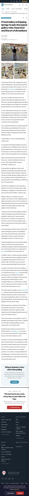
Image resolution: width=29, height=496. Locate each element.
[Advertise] (20, 1)
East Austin (3, 427)
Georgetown (4, 429)
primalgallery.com (15, 331)
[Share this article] (23, 17)
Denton (17, 422)
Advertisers (7, 11)
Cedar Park (3, 422)
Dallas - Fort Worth (17, 8)
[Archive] (17, 1)
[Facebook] (2, 478)
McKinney (18, 435)
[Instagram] (6, 478)
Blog (26, 483)
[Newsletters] (14, 1)
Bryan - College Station (22, 442)
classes (17, 272)
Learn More (14, 382)
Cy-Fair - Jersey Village (6, 454)
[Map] (11, 1)
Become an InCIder (15, 483)
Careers (22, 483)
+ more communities (5, 434)
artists (3, 251)
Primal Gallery (14, 11)
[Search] (19, 5)
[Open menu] (26, 5)
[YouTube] (12, 478)
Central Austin (4, 424)
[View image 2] (20, 71)
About (2, 483)
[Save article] (26, 17)
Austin (7, 8)
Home (2, 11)
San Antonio (19, 446)
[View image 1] (7, 71)
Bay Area (3, 445)
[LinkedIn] (9, 478)
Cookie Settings (10, 493)
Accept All (20, 493)
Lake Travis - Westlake (6, 432)
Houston (3, 442)
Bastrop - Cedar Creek (6, 419)
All (3, 8)
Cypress (3, 456)
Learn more (16, 489)
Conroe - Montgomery (6, 451)
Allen (17, 419)
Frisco (17, 424)
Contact (7, 483)
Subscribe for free (15, 407)
